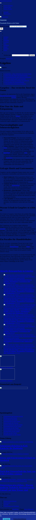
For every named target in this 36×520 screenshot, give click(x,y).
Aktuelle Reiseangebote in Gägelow (15, 84)
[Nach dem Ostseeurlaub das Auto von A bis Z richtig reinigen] (18, 467)
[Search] (1, 28)
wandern (2, 229)
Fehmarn (6, 40)
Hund (28, 246)
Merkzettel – (7, 13)
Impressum (7, 503)
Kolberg (6, 48)
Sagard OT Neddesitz (6, 367)
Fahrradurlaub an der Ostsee (12, 429)
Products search (5, 26)
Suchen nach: (8, 55)
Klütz (5, 148)
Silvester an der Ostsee (10, 433)
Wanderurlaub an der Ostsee (12, 421)
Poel (5, 43)
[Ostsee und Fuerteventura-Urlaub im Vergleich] (14, 454)
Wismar (14, 97)
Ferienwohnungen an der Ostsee (13, 424)
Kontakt (6, 12)
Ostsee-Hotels (8, 9)
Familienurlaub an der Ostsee (12, 434)
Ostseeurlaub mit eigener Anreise (13, 416)
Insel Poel (7, 153)
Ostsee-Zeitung (8, 5)
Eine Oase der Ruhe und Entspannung (16, 75)
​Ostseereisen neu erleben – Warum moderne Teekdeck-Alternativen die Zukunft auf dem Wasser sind (17, 487)
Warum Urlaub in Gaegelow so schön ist (16, 80)
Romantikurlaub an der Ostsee (12, 426)
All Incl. (6, 37)
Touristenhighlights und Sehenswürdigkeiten (17, 77)
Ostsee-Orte (7, 7)
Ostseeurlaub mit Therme (11, 423)
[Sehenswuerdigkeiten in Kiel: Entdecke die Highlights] (16, 442)
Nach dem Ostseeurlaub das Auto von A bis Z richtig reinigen (17, 472)
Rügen (6, 38)
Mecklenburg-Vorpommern (8, 96)
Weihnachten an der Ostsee (11, 431)
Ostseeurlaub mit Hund (10, 419)
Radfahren (9, 158)
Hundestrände (14, 246)
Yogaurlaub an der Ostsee (11, 428)
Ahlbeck (6, 45)
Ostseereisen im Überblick (11, 506)
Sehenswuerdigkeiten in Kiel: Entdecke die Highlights (14, 447)
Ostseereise (3, 20)
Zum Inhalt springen (6, 1)
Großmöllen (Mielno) (6, 380)
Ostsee (18, 116)
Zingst (5, 47)
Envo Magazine (29, 509)
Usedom (6, 42)
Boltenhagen (15, 185)
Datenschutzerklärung (10, 501)
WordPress (15, 509)
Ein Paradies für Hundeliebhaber (14, 82)
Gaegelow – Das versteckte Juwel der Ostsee (17, 74)
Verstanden (7, 519)
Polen (5, 50)
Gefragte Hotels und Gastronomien (15, 79)
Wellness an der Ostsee (10, 418)
